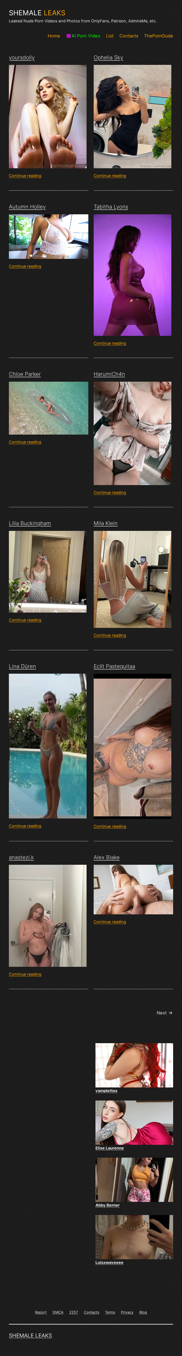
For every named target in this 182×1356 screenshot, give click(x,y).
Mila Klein (106, 523)
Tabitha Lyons (111, 206)
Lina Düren (22, 666)
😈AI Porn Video (83, 36)
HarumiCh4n (109, 374)
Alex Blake (107, 857)
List (109, 36)
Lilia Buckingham (30, 523)
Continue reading (25, 175)
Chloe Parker (25, 374)
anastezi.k (21, 857)
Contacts (128, 36)
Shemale (37, 13)
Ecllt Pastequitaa (114, 666)
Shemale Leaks (30, 1335)
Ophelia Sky (108, 57)
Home (54, 36)
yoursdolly (22, 57)
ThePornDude (158, 36)
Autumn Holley (27, 206)
